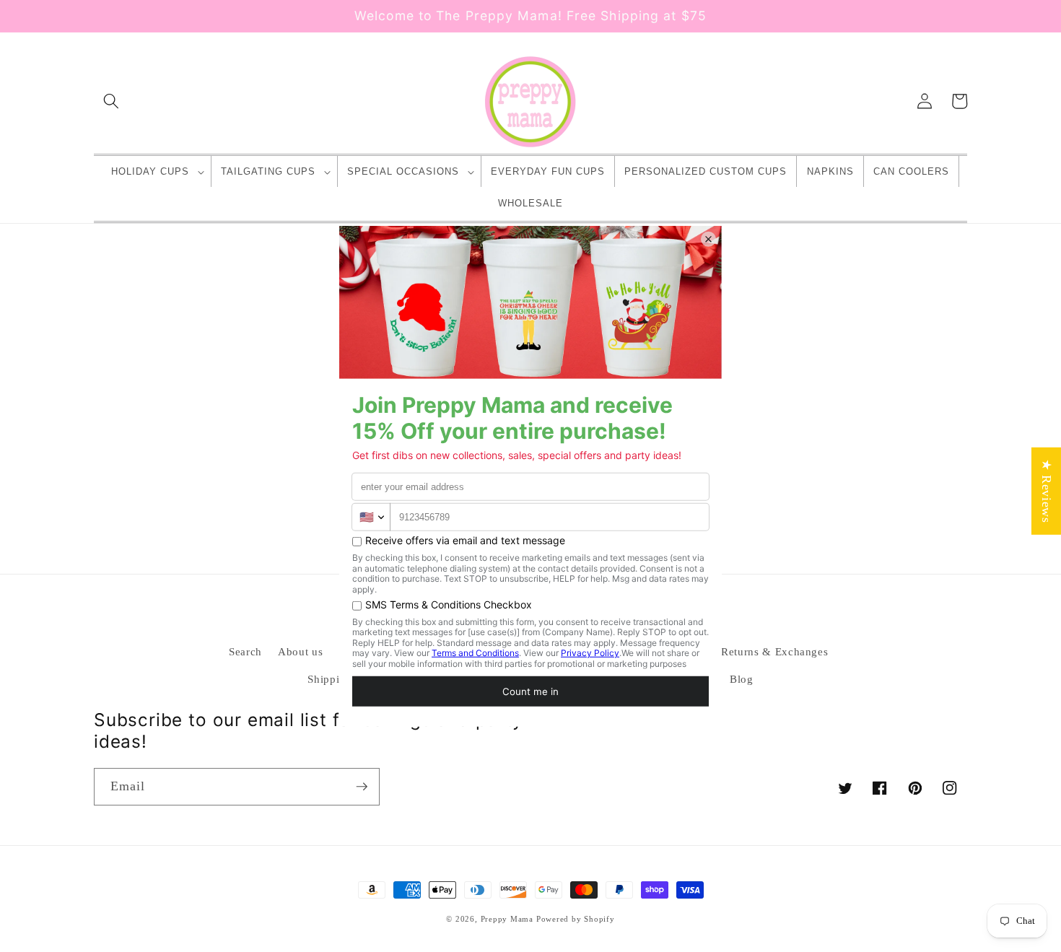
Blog (742, 679)
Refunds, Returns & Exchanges (750, 651)
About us (300, 651)
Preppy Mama (507, 918)
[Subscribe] (361, 786)
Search (245, 651)
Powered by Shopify (575, 918)
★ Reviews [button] (1046, 490)
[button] (111, 101)
